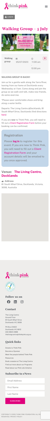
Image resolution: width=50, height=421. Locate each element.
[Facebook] (8, 301)
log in (16, 141)
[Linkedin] (15, 301)
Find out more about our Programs (18, 365)
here (3, 115)
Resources (9, 358)
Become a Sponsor (12, 351)
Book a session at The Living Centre (19, 361)
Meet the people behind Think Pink (18, 354)
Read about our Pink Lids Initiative (18, 368)
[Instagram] (22, 301)
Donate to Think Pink (13, 348)
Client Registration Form (22, 123)
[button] (46, 6)
